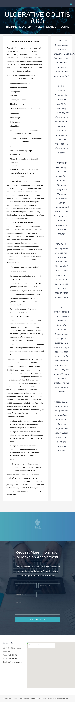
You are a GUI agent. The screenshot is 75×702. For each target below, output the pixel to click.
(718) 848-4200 (13, 655)
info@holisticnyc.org (14, 662)
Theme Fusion (34, 698)
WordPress (65, 698)
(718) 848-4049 (11, 658)
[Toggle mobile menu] (71, 4)
